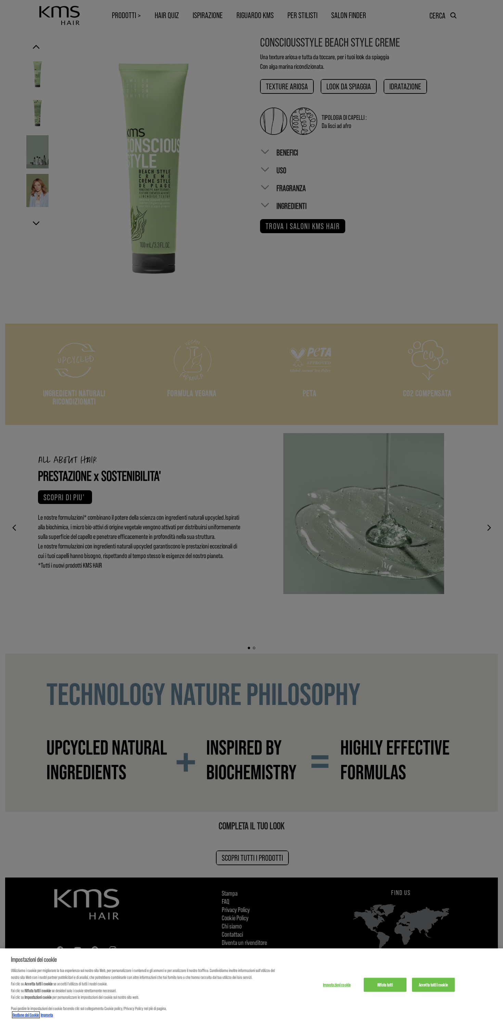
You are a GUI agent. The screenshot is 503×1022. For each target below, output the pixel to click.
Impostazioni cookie (337, 984)
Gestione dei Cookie (26, 1015)
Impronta (47, 1015)
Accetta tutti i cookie (433, 984)
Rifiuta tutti (385, 984)
